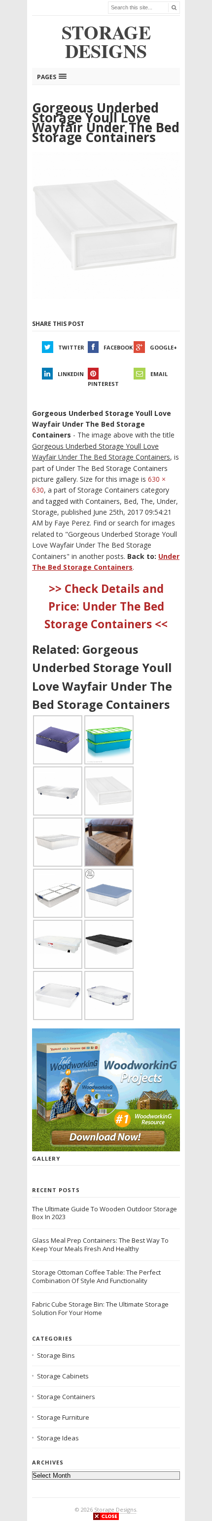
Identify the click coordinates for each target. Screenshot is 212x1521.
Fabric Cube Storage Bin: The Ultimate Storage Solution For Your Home (100, 1308)
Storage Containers (66, 1396)
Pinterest (103, 383)
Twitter (71, 347)
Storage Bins (56, 1355)
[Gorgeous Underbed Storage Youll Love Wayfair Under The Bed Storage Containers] (106, 226)
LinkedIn (71, 374)
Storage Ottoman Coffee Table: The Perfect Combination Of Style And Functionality (96, 1276)
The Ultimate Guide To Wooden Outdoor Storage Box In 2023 (104, 1213)
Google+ (163, 347)
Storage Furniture (63, 1417)
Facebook (118, 347)
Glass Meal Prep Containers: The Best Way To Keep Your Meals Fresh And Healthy (100, 1244)
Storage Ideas (58, 1437)
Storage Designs (115, 1509)
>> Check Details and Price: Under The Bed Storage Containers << (106, 606)
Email (159, 374)
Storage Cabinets (63, 1376)
